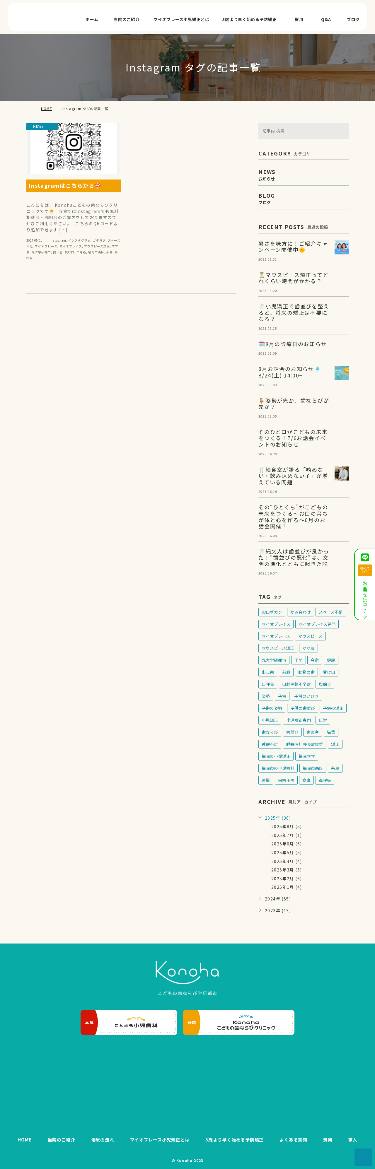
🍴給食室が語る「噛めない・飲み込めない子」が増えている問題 (293, 476)
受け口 (69, 252)
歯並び (292, 732)
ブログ (353, 19)
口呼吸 (81, 252)
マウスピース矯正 (97, 246)
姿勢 (266, 696)
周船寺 (325, 684)
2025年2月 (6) (286, 878)
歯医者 (312, 732)
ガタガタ (99, 240)
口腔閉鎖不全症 (296, 684)
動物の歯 (306, 672)
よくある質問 (293, 1139)
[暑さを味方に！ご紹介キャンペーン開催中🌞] (342, 247)
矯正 (335, 744)
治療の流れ (102, 1139)
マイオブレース (46, 246)
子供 (282, 696)
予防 (298, 660)
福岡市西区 (96, 252)
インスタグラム (79, 240)
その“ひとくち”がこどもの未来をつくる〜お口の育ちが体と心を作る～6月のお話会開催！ (293, 516)
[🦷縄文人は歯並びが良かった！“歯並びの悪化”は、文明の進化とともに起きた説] (342, 555)
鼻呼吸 (325, 780)
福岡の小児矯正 (276, 756)
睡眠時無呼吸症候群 (304, 744)
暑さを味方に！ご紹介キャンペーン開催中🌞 (293, 247)
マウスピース (310, 636)
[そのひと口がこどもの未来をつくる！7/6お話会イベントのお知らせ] (342, 436)
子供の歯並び (302, 708)
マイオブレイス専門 (317, 624)
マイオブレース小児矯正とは (181, 19)
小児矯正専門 (298, 720)
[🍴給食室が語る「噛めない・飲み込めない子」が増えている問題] (342, 473)
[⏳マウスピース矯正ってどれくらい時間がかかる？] (342, 279)
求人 (353, 1139)
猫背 (331, 732)
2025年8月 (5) (286, 826)
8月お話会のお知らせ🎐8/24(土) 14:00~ (289, 372)
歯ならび (270, 732)
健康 (331, 660)
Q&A (326, 19)
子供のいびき (306, 696)
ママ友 (308, 648)
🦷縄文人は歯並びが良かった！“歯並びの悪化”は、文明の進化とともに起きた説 (293, 557)
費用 (299, 19)
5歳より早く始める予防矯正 (249, 19)
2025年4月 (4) (286, 861)
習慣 (266, 780)
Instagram (58, 240)
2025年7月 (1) (286, 835)
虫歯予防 (286, 780)
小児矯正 (270, 720)
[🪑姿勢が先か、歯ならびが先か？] (342, 404)
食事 (306, 780)
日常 (323, 720)
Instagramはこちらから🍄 (65, 185)
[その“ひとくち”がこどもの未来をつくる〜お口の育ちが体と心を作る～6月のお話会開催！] (342, 511)
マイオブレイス (70, 246)
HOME (46, 108)
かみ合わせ (300, 612)
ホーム (92, 19)
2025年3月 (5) (286, 870)
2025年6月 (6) (286, 844)
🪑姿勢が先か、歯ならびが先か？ (293, 403)
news (38, 126)
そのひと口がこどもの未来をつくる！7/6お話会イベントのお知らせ (293, 438)
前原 (286, 672)
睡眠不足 (270, 744)
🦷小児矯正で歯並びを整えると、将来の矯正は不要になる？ (293, 312)
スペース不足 (331, 612)
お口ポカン (272, 612)
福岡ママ (307, 756)
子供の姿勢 (272, 708)
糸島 (109, 252)
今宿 (315, 660)
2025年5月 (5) (286, 852)
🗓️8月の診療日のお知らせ (292, 344)
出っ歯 (58, 252)
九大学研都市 (41, 252)
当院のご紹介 (126, 19)
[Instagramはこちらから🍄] (73, 148)
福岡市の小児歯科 (278, 768)
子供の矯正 (333, 708)
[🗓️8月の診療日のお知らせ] (342, 348)
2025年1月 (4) (286, 887)
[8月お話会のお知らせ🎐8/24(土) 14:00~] (342, 373)
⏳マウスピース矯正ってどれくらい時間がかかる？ (293, 278)
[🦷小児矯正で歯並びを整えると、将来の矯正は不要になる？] (342, 310)
